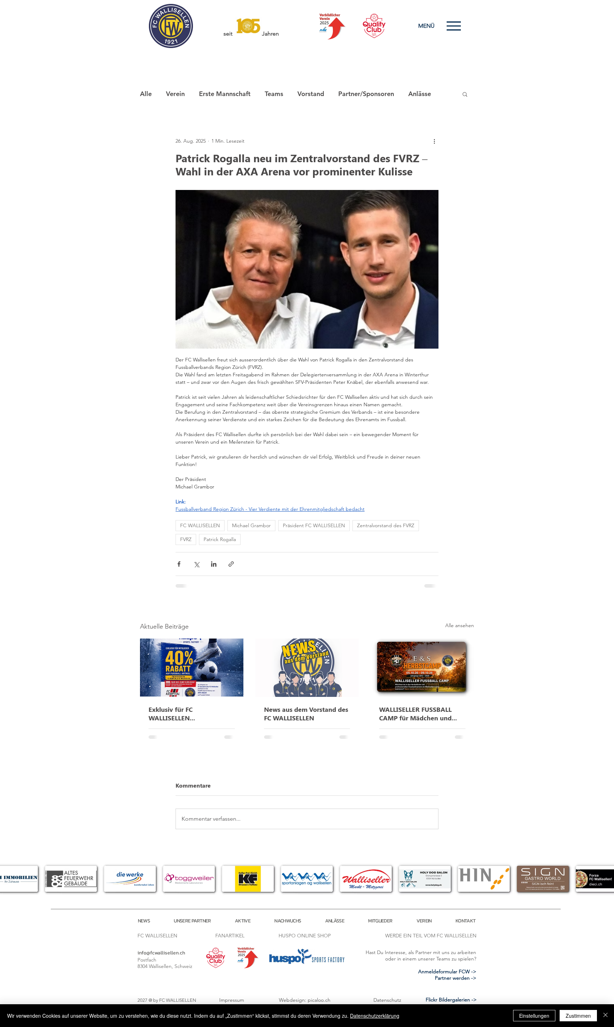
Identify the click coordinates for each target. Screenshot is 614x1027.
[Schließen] (605, 1015)
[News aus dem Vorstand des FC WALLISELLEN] (307, 668)
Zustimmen (578, 1015)
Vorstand (310, 94)
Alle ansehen (459, 625)
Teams (274, 94)
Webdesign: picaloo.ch (304, 1000)
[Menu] (453, 26)
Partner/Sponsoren (366, 94)
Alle (146, 94)
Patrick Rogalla (220, 539)
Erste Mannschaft (225, 94)
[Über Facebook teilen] (179, 564)
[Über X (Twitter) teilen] (196, 564)
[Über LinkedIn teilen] (213, 564)
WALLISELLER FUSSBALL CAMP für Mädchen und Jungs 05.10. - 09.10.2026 (416, 713)
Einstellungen (534, 1015)
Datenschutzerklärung (374, 1015)
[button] (465, 94)
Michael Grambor (251, 525)
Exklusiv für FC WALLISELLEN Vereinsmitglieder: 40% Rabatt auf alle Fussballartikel (183, 713)
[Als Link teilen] (231, 564)
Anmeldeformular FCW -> (447, 971)
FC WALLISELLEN (200, 525)
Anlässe (419, 94)
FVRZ (186, 539)
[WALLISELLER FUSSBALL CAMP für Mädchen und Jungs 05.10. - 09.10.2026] (422, 668)
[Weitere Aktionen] (434, 141)
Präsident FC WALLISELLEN (314, 525)
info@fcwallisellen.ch (161, 953)
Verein (175, 94)
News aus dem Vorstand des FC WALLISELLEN (306, 713)
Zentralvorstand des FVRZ (385, 525)
